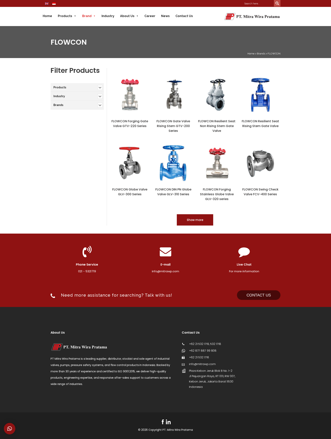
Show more (195, 220)
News (165, 16)
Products (65, 16)
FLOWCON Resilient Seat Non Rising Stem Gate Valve (216, 126)
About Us (127, 16)
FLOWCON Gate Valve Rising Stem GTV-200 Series (173, 126)
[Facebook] (163, 421)
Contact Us (184, 16)
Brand (87, 16)
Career (149, 16)
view (116, 77)
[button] (9, 428)
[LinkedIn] (168, 421)
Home (47, 16)
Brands (261, 53)
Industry (108, 16)
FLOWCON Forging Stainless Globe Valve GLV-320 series (217, 194)
